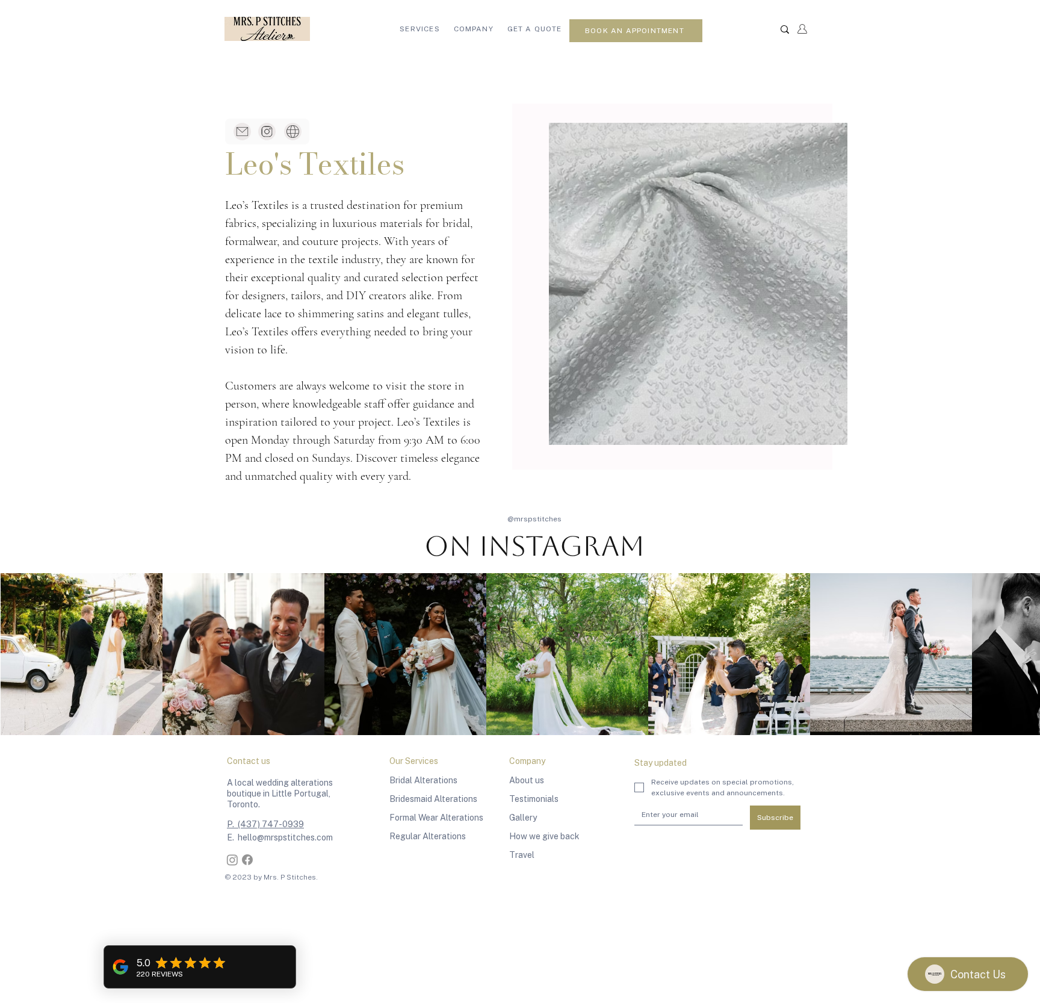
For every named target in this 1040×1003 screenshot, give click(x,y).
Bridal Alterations (423, 780)
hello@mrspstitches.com (285, 837)
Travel (521, 855)
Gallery (523, 817)
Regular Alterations (427, 836)
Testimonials (534, 799)
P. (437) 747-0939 (265, 824)
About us (526, 780)
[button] (420, 29)
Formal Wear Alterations (436, 817)
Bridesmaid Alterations (433, 799)
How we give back (544, 836)
